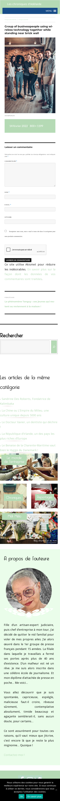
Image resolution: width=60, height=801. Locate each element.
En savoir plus (35, 796)
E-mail (8, 205)
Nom (7, 192)
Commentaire (11, 161)
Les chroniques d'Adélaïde (24, 4)
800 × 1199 (36, 126)
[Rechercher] (54, 346)
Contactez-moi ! (14, 755)
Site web (8, 217)
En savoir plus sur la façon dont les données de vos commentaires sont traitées (30, 274)
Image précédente (10, 19)
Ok (21, 796)
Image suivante (23, 19)
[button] (49, 11)
